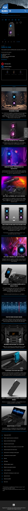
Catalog (2, 15)
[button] (26, 74)
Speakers (6, 15)
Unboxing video (7, 63)
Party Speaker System (11, 15)
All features (4, 59)
